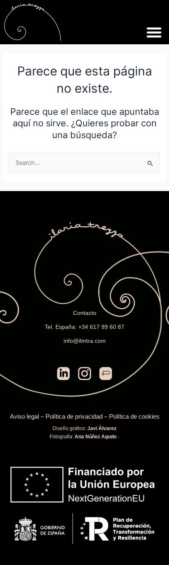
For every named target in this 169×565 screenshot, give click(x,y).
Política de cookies (134, 416)
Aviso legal (24, 416)
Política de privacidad (74, 416)
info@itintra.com (85, 340)
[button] (154, 33)
